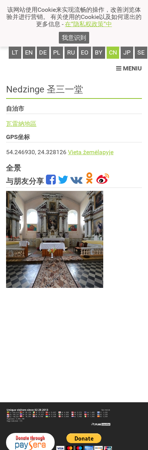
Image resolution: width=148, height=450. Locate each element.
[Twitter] (63, 181)
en (29, 52)
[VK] (76, 181)
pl (56, 52)
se (141, 52)
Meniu (131, 68)
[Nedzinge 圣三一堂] (54, 239)
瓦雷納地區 (21, 123)
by (98, 52)
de (43, 52)
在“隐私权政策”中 (88, 24)
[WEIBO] (103, 181)
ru (71, 52)
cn (113, 52)
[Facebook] (51, 181)
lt (15, 52)
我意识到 (74, 37)
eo (84, 52)
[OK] (89, 181)
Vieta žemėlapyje (90, 152)
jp (127, 52)
